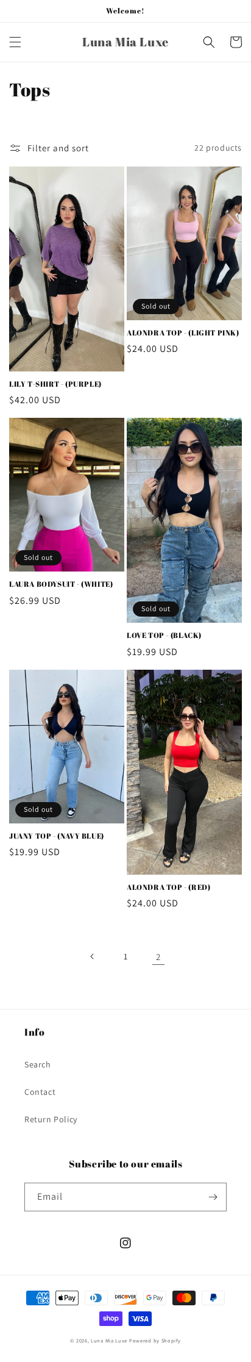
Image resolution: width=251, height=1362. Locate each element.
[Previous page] (92, 956)
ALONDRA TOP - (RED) (168, 887)
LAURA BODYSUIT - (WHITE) (61, 584)
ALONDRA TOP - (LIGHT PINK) (183, 332)
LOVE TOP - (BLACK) (164, 635)
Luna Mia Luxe (109, 1340)
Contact (39, 1091)
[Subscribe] (212, 1197)
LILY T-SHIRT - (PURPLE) (55, 384)
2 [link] (158, 956)
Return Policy (50, 1119)
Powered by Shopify (155, 1340)
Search (37, 1064)
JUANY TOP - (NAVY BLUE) (56, 835)
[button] (15, 42)
